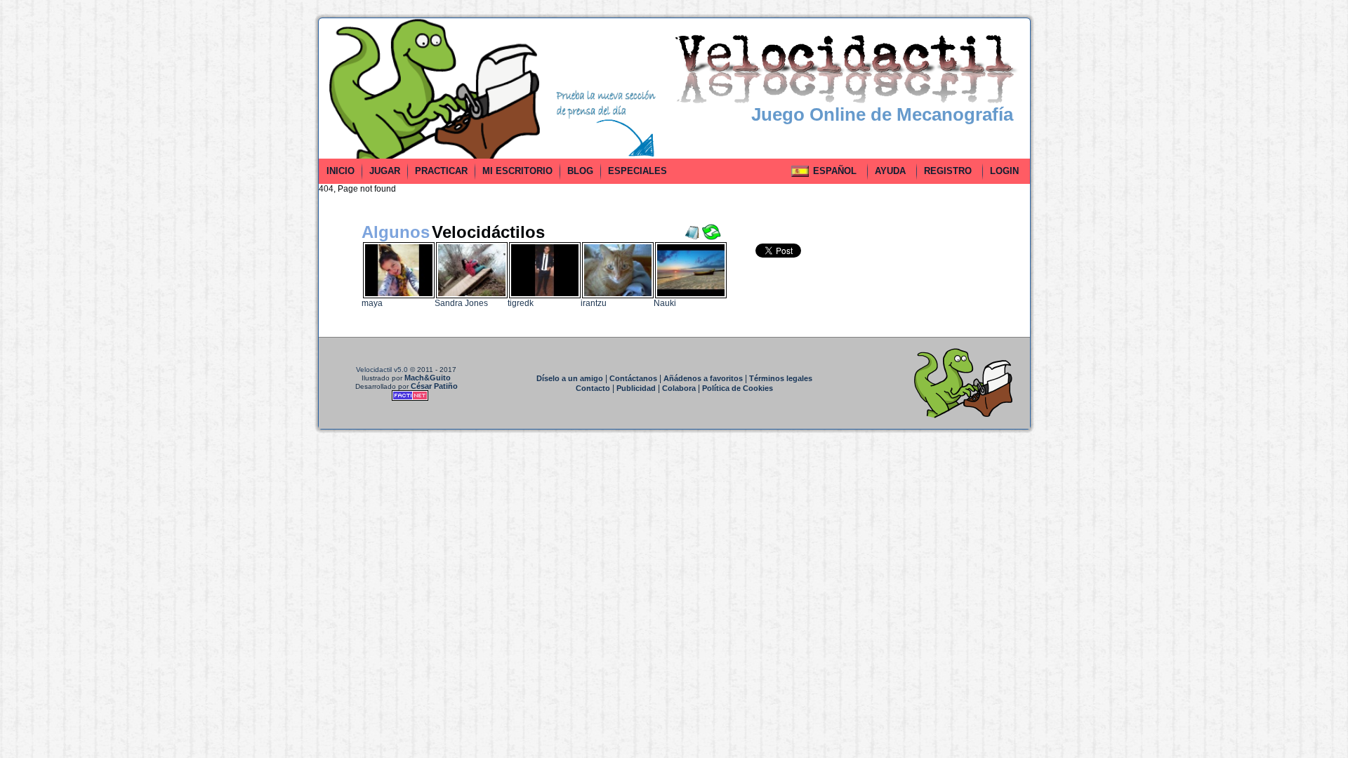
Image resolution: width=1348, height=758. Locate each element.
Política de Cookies (737, 388)
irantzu (594, 303)
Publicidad (636, 388)
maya (372, 303)
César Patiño (434, 386)
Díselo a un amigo (569, 378)
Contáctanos (633, 378)
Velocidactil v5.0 (382, 369)
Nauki (665, 303)
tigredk (521, 303)
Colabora (679, 388)
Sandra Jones (461, 303)
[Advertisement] (255, 227)
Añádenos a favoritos (703, 378)
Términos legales (780, 378)
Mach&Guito (427, 377)
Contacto (593, 388)
